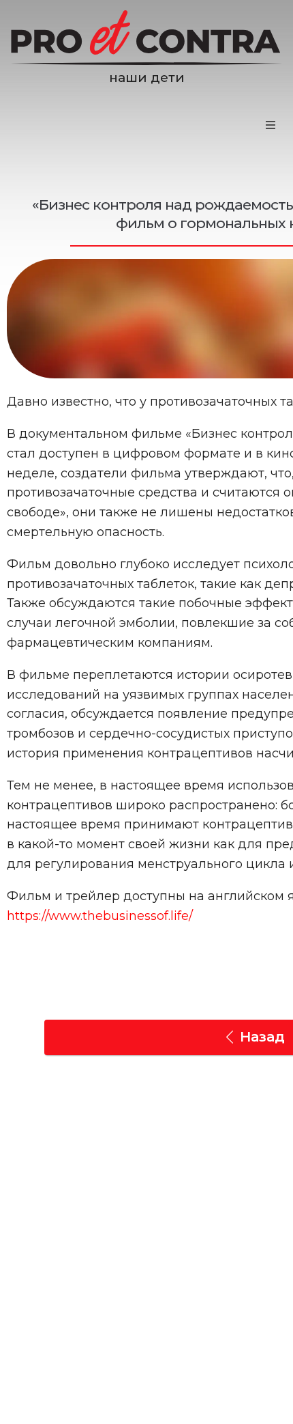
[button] (270, 125)
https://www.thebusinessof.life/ (100, 915)
